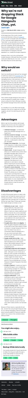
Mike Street (4, 392)
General (5, 320)
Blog (7, 5)
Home (3, 5)
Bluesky (11, 382)
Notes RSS (18, 392)
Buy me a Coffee (16, 385)
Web (6, 358)
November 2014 (19, 76)
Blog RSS (11, 392)
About (20, 5)
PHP (11, 358)
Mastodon (16, 373)
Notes (11, 5)
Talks (15, 5)
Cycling (20, 340)
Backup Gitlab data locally (14, 347)
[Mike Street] (2, 2)
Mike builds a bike (10, 334)
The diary (3, 389)
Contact (14, 389)
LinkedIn (17, 382)
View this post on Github (7, 324)
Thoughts (14, 320)
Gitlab (15, 358)
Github (3, 385)
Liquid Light (5, 27)
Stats (9, 389)
